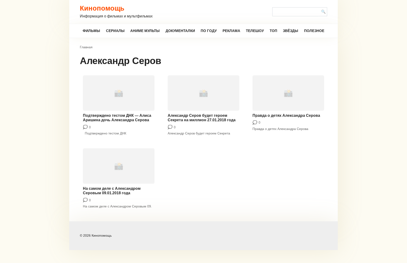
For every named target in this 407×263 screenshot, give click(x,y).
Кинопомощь (102, 8)
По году (209, 31)
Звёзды (290, 31)
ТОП (273, 31)
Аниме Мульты (145, 31)
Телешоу (255, 31)
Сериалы (115, 31)
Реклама (231, 31)
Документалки (180, 31)
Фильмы (91, 31)
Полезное (314, 31)
